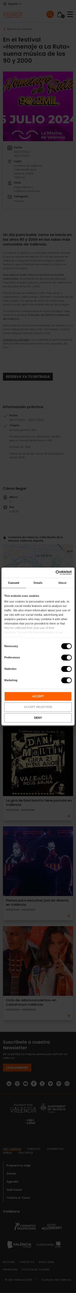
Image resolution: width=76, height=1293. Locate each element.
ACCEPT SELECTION (38, 707)
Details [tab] (38, 582)
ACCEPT (38, 696)
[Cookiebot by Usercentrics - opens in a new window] (55, 572)
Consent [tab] (13, 582)
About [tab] (62, 582)
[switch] (66, 657)
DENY (38, 717)
